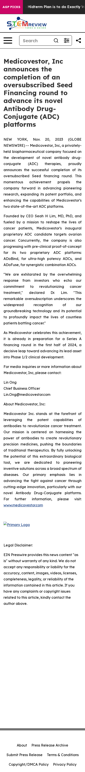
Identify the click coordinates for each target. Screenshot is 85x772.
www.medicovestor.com (23, 505)
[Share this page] (78, 40)
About (22, 745)
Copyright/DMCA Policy (29, 764)
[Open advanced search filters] (66, 40)
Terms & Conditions (63, 755)
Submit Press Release (24, 755)
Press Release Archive (49, 745)
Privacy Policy (64, 764)
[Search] (56, 40)
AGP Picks (11, 7)
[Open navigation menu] (7, 40)
